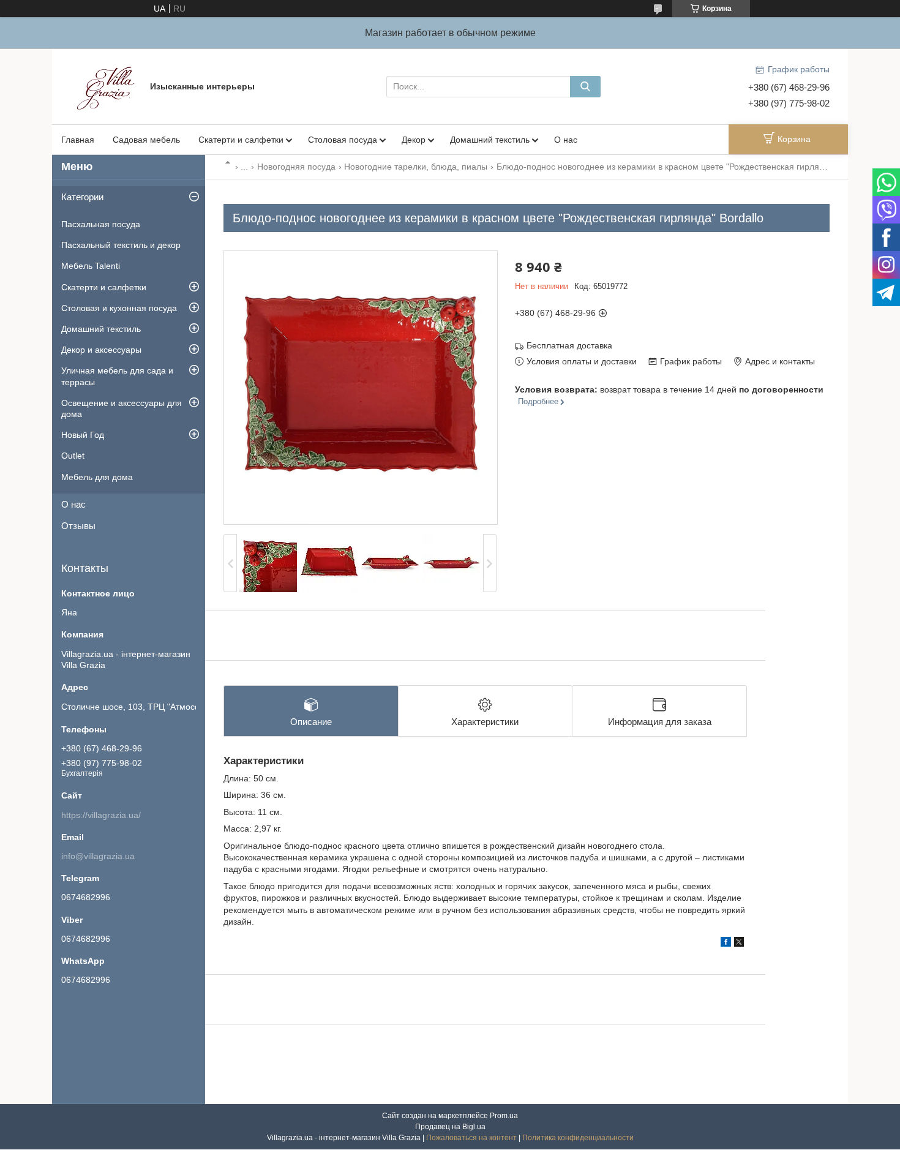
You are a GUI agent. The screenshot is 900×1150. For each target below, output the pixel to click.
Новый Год (82, 435)
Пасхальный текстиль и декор (121, 245)
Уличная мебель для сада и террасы (117, 376)
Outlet (72, 455)
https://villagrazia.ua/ (101, 815)
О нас (565, 140)
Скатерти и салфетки (240, 140)
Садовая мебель (146, 140)
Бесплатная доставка (569, 345)
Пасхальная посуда (100, 224)
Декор (414, 140)
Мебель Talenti (90, 266)
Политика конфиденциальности (578, 1137)
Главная (77, 140)
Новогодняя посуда (296, 166)
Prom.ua (504, 1115)
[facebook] (726, 944)
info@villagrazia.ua (98, 856)
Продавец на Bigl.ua (450, 1126)
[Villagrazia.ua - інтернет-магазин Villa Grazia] (107, 86)
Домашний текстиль (490, 140)
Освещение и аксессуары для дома (121, 408)
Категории (82, 197)
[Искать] (585, 86)
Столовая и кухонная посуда (119, 308)
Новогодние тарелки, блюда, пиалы (415, 166)
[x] (739, 944)
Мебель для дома (97, 477)
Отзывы (78, 526)
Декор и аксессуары (101, 350)
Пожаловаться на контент (471, 1137)
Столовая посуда (342, 140)
